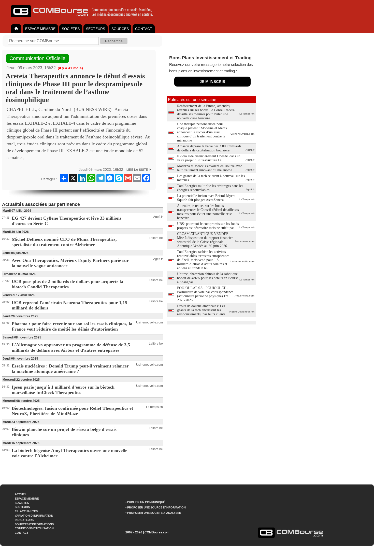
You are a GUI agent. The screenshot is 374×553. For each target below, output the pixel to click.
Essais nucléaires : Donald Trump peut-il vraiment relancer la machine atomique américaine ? (70, 368)
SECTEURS (95, 29)
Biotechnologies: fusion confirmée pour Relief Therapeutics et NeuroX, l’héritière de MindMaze (72, 411)
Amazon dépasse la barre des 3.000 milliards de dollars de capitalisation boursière (209, 148)
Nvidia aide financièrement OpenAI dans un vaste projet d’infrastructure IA (208, 158)
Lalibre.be (156, 238)
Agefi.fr (158, 217)
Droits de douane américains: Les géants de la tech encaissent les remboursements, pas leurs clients (201, 310)
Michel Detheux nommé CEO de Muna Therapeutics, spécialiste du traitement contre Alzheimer (64, 242)
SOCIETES (71, 29)
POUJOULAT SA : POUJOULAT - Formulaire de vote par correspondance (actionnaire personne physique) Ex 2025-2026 (205, 294)
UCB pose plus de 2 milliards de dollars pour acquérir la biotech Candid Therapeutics (67, 284)
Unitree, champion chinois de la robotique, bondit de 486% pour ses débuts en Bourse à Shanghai (208, 278)
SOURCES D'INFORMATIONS (34, 524)
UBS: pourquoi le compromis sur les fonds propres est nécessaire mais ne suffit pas (208, 226)
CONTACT (143, 29)
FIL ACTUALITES (26, 511)
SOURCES (120, 29)
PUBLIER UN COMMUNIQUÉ (146, 502)
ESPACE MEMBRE (40, 29)
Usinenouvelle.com (149, 322)
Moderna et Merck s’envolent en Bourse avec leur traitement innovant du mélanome (209, 168)
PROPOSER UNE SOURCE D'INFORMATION (156, 507)
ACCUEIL (21, 494)
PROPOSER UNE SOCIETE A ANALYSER (154, 512)
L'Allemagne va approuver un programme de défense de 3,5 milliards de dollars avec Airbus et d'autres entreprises (71, 347)
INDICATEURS (24, 519)
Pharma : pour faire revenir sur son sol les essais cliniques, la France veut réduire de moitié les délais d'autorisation (72, 326)
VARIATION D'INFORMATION (34, 515)
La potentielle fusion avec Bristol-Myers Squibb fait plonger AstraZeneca (206, 198)
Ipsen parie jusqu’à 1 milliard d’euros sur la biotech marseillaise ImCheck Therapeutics (63, 390)
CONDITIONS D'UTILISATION (34, 528)
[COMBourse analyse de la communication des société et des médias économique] (85, 19)
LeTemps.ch (154, 407)
